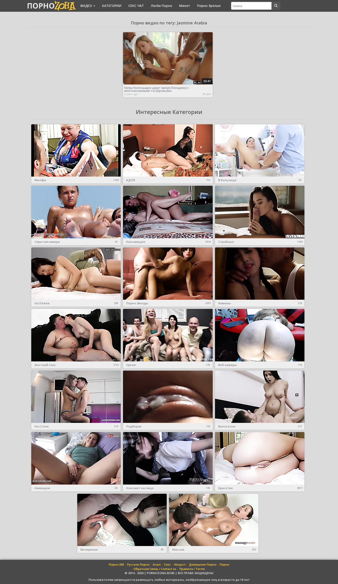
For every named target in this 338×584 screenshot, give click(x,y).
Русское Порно (138, 564)
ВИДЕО (86, 5)
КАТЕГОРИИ (111, 5)
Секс (167, 564)
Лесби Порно (161, 5)
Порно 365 (116, 564)
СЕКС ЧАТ (136, 5)
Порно (224, 564)
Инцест (180, 564)
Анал (157, 564)
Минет (184, 5)
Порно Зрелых (209, 5)
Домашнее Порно (202, 564)
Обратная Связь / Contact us (154, 569)
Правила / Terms (192, 569)
